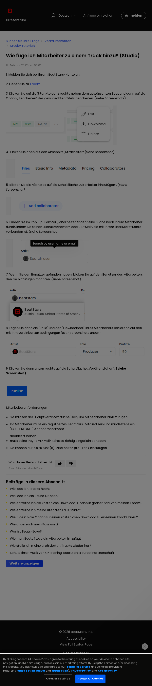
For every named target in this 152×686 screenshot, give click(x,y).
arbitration (60, 671)
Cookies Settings (58, 678)
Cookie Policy (107, 671)
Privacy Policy (81, 671)
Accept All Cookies (90, 678)
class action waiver (31, 671)
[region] (76, 669)
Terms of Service (78, 667)
